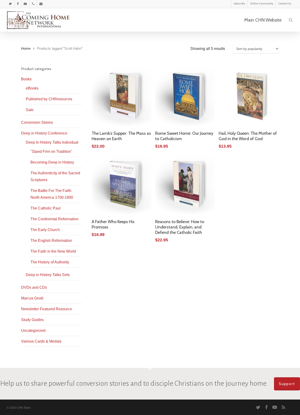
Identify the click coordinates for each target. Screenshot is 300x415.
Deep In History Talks (52, 142)
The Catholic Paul (45, 208)
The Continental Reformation (54, 219)
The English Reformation (51, 241)
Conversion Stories (37, 122)
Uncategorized (33, 331)
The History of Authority (49, 262)
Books (26, 79)
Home (25, 48)
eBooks (32, 88)
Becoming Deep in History (52, 162)
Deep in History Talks (48, 275)
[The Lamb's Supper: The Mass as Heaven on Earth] (121, 96)
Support (287, 383)
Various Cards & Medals (41, 341)
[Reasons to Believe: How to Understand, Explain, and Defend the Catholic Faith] (185, 184)
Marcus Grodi (32, 298)
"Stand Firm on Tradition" (51, 151)
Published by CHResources (49, 99)
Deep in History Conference (44, 133)
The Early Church (45, 230)
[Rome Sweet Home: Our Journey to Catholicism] (185, 96)
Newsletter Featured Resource (46, 309)
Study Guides (32, 320)
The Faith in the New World (53, 251)
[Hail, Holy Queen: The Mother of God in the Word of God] (248, 96)
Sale (30, 110)
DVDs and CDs (34, 287)
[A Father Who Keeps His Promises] (121, 184)
